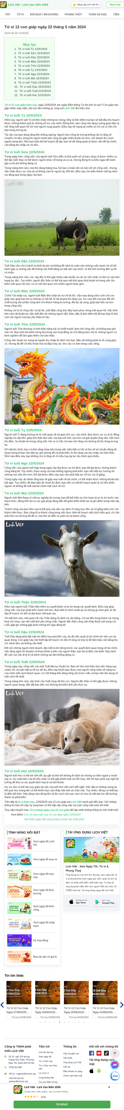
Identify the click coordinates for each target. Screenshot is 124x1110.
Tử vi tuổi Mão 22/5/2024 (34, 61)
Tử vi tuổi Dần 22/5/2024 (34, 57)
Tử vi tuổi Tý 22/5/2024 (32, 49)
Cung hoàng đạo (46, 1077)
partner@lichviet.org (18, 1081)
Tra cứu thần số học (48, 1082)
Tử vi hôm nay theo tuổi (48, 1067)
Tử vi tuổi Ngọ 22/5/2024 (34, 74)
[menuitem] (20, 14)
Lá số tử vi (44, 1073)
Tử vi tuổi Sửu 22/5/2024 (34, 53)
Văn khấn (67, 1058)
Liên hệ (66, 1067)
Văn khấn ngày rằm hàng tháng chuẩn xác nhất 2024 (54, 819)
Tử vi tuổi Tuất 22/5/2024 (35, 91)
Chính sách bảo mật (72, 1075)
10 (83, 1022)
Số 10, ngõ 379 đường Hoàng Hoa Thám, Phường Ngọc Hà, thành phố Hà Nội (21, 1059)
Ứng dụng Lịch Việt (72, 1062)
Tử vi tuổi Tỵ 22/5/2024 (32, 70)
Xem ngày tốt (45, 1056)
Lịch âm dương (46, 1052)
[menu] (62, 14)
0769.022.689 (15, 1067)
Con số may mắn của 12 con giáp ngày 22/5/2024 (52, 814)
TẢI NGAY (62, 1104)
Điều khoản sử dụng (72, 1071)
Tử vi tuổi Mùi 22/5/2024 (33, 78)
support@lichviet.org (26, 1074)
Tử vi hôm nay (45, 1061)
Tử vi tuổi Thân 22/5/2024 (34, 82)
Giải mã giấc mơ (71, 1053)
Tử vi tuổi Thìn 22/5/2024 (34, 65)
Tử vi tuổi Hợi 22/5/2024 (35, 95)
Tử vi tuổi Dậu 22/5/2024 (35, 86)
